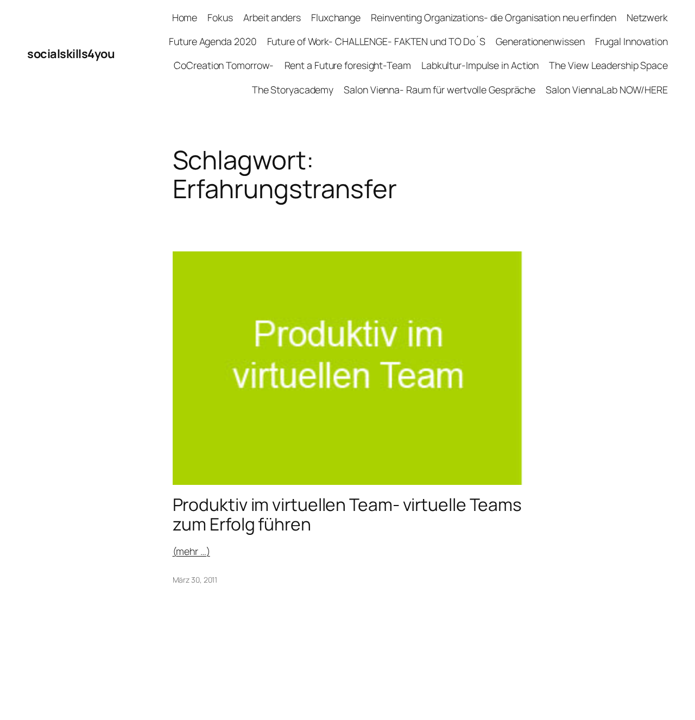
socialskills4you (71, 54)
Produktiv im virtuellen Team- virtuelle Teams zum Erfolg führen (347, 514)
